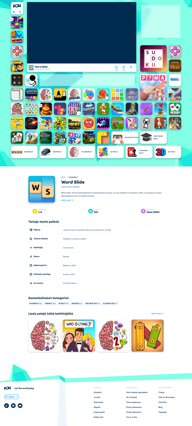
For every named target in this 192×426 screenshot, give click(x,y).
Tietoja (161, 392)
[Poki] (17, 6)
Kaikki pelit (98, 417)
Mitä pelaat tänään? (20, 11)
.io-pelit (97, 397)
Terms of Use (131, 417)
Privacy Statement (134, 407)
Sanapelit (77, 303)
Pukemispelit (99, 412)
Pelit (63, 177)
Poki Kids (162, 402)
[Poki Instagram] (13, 405)
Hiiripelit (50, 303)
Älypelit (63, 303)
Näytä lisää (66, 200)
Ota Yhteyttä (131, 397)
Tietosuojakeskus (133, 402)
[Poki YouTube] (20, 405)
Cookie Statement (133, 412)
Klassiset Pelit (110, 303)
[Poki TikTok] (6, 405)
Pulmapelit (73, 177)
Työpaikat (163, 412)
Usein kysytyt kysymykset (137, 392)
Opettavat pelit (92, 303)
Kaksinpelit (98, 402)
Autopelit (98, 392)
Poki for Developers (167, 397)
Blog (160, 407)
